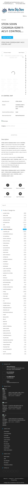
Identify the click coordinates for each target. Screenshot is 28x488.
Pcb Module (6, 444)
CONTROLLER (6, 231)
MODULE (5, 277)
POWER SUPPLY (6, 305)
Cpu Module (6, 460)
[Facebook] (6, 471)
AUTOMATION (6, 222)
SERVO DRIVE (6, 328)
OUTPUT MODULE (7, 289)
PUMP (4, 314)
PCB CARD (5, 296)
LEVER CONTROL (7, 271)
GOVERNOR (5, 250)
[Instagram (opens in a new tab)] (15, 5)
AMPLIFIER (5, 215)
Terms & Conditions (19, 478)
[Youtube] (17, 471)
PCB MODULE (6, 298)
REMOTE (5, 321)
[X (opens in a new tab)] (9, 5)
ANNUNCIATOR (6, 220)
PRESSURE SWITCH (7, 307)
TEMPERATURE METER (8, 340)
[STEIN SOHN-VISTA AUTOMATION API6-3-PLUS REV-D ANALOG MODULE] (5, 420)
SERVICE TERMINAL (7, 326)
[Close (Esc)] (0, 485)
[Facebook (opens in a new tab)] (11, 5)
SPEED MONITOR (7, 333)
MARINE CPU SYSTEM (8, 273)
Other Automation (8, 450)
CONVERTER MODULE (8, 234)
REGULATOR (5, 317)
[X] (4, 471)
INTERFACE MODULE (7, 259)
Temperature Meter (8, 464)
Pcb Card (6, 441)
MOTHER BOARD (7, 282)
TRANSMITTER (6, 347)
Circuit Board (7, 437)
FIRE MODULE (6, 243)
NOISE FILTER (6, 284)
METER (4, 275)
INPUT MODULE (6, 254)
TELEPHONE (6, 337)
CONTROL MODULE (10, 126)
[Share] (1, 485)
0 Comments (17, 395)
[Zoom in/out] (4, 485)
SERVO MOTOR (6, 330)
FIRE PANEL (5, 245)
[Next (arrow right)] (1, 487)
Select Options (7, 37)
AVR (4, 224)
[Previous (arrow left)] (0, 487)
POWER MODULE (7, 303)
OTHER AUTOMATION (8, 287)
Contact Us (11, 478)
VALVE (4, 351)
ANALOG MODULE (7, 217)
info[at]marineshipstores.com (13, 382)
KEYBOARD (5, 266)
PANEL (4, 291)
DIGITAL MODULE (7, 238)
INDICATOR (5, 252)
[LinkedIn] (12, 471)
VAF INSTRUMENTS (7, 349)
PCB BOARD (5, 294)
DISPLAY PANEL (6, 241)
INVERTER (5, 261)
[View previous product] (2, 53)
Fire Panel (6, 462)
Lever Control (7, 439)
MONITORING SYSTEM (8, 280)
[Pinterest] (15, 471)
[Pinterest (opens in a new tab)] (13, 5)
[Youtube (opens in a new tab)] (19, 5)
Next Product (21, 52)
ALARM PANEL (6, 213)
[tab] (14, 135)
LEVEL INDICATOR (7, 268)
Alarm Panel (6, 456)
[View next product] (25, 53)
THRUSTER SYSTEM (7, 342)
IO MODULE (5, 264)
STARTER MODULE (7, 335)
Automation (6, 431)
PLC (4, 300)
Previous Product (7, 52)
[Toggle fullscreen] (3, 485)
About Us (5, 478)
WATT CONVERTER (7, 354)
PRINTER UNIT (6, 310)
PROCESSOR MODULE (8, 312)
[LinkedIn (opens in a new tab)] (17, 5)
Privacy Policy (14, 480)
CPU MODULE (6, 236)
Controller (6, 435)
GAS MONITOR (6, 247)
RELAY (4, 319)
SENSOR (5, 324)
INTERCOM (5, 257)
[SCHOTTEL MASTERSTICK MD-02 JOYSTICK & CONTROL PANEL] (5, 407)
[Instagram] (9, 471)
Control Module (7, 433)
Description (14, 135)
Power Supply (7, 446)
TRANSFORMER (6, 344)
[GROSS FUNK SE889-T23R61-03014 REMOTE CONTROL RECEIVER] (5, 394)
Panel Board (6, 448)
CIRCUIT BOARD (6, 227)
